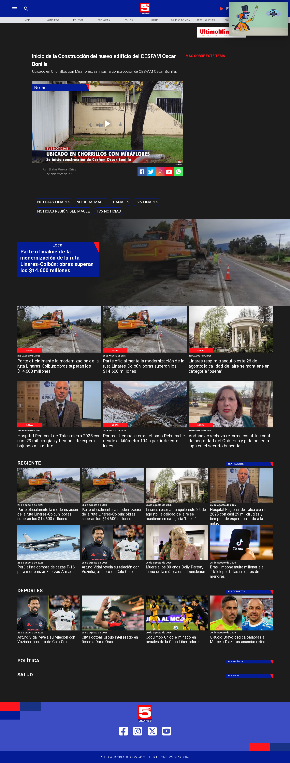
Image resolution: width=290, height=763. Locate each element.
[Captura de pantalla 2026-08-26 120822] (59, 352)
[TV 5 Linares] (26, 13)
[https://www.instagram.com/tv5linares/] (160, 172)
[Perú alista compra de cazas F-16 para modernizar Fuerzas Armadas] (48, 560)
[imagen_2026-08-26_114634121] (59, 427)
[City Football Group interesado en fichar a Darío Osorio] (113, 630)
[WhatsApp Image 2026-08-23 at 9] (145, 427)
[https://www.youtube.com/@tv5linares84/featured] (169, 172)
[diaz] (241, 630)
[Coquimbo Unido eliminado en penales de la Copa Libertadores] (177, 630)
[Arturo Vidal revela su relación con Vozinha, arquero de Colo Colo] (113, 560)
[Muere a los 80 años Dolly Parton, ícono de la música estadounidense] (177, 560)
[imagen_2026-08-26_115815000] (231, 352)
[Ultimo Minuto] (222, 39)
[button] (53, 202)
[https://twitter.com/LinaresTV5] (152, 744)
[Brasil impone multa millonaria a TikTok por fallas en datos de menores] (241, 560)
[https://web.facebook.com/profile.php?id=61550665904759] (123, 744)
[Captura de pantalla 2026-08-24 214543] (231, 427)
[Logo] (145, 13)
